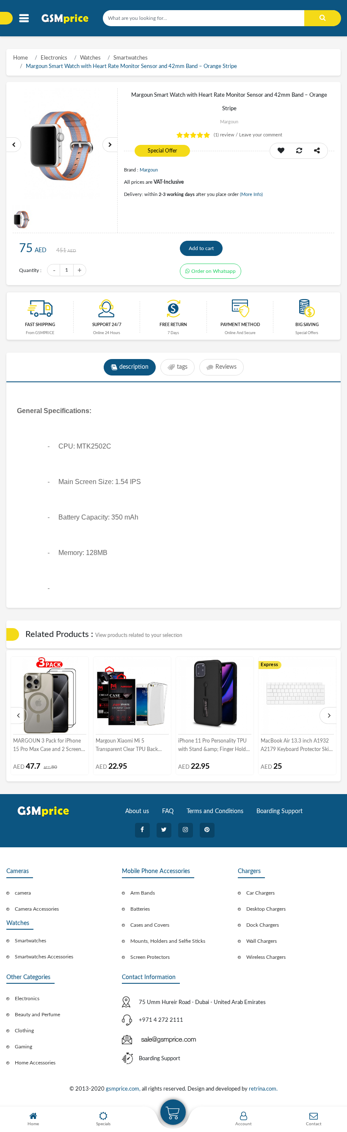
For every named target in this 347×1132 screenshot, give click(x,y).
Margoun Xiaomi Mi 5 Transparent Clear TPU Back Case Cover (127, 746)
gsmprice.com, (124, 1089)
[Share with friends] (317, 150)
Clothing (24, 1030)
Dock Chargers (262, 925)
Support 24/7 (106, 325)
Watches (90, 58)
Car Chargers (260, 892)
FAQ (168, 811)
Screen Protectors (150, 957)
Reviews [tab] (226, 367)
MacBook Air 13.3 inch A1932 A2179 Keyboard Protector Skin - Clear (296, 746)
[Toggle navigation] (24, 18)
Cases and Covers (149, 925)
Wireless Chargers (266, 957)
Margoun (149, 170)
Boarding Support (279, 811)
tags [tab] (182, 367)
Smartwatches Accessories (44, 956)
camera (23, 892)
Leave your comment (260, 135)
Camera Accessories (37, 909)
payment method (240, 325)
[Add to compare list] (299, 150)
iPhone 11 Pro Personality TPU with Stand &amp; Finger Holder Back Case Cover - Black (214, 746)
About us (137, 811)
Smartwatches (130, 58)
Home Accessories (35, 1062)
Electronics (54, 58)
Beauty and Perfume (37, 1014)
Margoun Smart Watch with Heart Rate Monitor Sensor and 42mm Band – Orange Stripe (131, 66)
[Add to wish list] (281, 150)
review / (226, 135)
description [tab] (134, 367)
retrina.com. (263, 1089)
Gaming (23, 1046)
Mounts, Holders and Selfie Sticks (167, 941)
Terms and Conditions (215, 811)
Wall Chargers (261, 941)
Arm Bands (142, 892)
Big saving (307, 325)
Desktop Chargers (266, 909)
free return (173, 325)
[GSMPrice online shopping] (67, 18)
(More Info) (251, 194)
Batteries (140, 909)
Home (20, 58)
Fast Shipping (40, 325)
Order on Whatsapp (213, 271)
